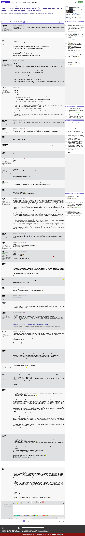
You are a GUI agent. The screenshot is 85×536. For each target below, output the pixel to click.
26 (18, 21)
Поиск (39, 530)
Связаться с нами (25, 530)
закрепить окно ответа (8, 506)
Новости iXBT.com (69, 120)
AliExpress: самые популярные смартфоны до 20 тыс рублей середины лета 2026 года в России (76, 123)
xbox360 (39, 13)
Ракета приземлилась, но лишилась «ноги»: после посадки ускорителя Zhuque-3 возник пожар (75, 146)
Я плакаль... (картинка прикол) (73, 57)
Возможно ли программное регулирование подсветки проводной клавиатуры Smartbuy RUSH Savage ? (76, 117)
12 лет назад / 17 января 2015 (19, 144)
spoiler (35, 502)
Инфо (59, 25)
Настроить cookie (34, 531)
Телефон (69, 211)
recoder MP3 (69, 198)
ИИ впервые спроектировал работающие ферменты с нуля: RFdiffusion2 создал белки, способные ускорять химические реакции (76, 129)
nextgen (15, 13)
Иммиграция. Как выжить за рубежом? (74, 25)
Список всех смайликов (8, 504)
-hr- (58, 502)
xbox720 (42, 13)
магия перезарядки (17, 297)
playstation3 (22, 13)
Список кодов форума (8, 503)
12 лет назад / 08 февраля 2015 (19, 295)
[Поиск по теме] (61, 22)
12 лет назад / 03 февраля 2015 (19, 181)
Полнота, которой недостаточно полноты (76, 110)
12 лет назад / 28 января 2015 (19, 167)
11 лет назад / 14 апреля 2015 (19, 468)
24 (14, 21)
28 (21, 21)
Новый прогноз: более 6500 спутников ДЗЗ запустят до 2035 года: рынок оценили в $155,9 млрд (76, 136)
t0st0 (7, 13)
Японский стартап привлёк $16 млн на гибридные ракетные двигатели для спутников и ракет (74, 139)
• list (46, 502)
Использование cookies (26, 531)
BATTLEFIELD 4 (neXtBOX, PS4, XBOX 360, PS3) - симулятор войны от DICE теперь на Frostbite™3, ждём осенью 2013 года (31, 9)
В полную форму (60, 518)
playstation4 (27, 13)
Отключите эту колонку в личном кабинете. (73, 215)
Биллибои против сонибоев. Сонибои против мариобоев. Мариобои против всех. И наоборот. (76, 60)
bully (15, 260)
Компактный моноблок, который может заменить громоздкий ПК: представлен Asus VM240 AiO (75, 152)
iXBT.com (24, 532)
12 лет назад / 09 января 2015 (19, 128)
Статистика (45, 530)
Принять (54, 534)
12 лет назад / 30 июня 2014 (18, 38)
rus (60, 502)
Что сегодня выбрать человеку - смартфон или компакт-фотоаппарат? (75, 50)
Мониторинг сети (71, 33)
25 (16, 21)
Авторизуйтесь (16, 518)
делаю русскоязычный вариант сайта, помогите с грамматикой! (74, 200)
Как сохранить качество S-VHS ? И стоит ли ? (75, 202)
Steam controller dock (72, 112)
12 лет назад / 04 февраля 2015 (19, 189)
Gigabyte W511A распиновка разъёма (75, 114)
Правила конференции (33, 530)
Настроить (60, 534)
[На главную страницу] (5, 2)
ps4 (31, 13)
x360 (35, 13)
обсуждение (50, 13)
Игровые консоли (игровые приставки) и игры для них (10, 6)
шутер (53, 13)
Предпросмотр (29, 518)
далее (29, 21)
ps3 (30, 13)
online (18, 13)
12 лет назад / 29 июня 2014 (18, 25)
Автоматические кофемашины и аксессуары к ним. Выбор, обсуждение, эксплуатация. (76, 44)
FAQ (41, 530)
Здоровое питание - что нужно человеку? (75, 41)
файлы (22, 503)
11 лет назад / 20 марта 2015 (19, 302)
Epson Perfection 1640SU (71, 207)
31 (27, 21)
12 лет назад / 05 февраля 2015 (19, 287)
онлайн (46, 13)
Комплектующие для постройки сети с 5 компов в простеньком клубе (74, 213)
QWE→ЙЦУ (15, 503)
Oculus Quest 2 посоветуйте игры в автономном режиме (75, 109)
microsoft (11, 13)
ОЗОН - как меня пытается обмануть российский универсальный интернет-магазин (74, 47)
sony (33, 13)
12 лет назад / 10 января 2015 (19, 136)
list (48, 502)
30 (25, 21)
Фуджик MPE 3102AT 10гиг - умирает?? (74, 196)
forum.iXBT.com (46, 532)
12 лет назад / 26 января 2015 (19, 158)
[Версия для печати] (60, 22)
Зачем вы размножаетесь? (72, 56)
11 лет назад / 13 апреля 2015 (19, 389)
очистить (24, 503)
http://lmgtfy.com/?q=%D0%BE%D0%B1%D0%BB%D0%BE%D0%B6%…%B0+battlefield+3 (31, 324)
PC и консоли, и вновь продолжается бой (75, 23)
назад (7, 21)
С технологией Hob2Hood (76, 12)
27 (20, 21)
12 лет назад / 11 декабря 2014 (19, 120)
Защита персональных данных (43, 531)
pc (19, 13)
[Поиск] (75, 2)
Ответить (62, 25)
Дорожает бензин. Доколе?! (72, 62)
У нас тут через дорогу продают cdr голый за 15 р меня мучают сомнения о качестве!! (75, 205)
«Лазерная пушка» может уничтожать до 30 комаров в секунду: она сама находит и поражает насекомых (75, 126)
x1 (37, 13)
